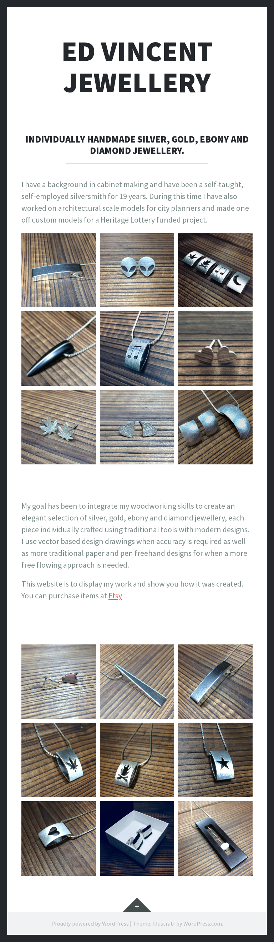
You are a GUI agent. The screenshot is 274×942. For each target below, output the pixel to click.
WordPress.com (202, 923)
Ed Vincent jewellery (137, 67)
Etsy (115, 595)
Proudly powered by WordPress (90, 923)
